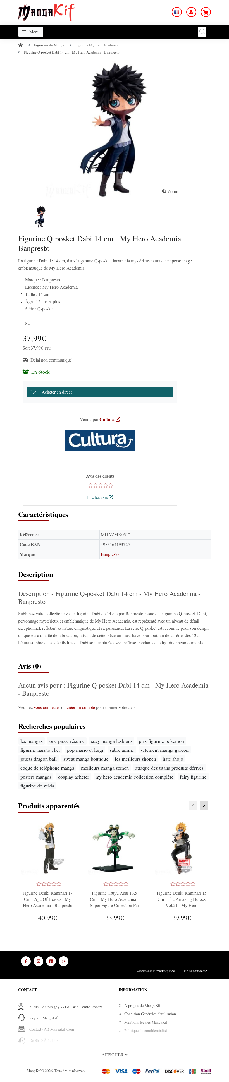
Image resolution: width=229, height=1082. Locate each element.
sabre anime (122, 749)
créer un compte (81, 707)
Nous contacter (195, 970)
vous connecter (47, 707)
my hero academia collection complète (134, 776)
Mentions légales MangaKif (146, 1022)
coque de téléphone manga (47, 767)
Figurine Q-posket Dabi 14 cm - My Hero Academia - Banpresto (72, 52)
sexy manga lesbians (111, 741)
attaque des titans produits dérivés (169, 767)
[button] (114, 1054)
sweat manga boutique (85, 758)
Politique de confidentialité (145, 1030)
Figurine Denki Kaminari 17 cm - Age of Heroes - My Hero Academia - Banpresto (48, 899)
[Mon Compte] (191, 12)
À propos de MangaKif (142, 1005)
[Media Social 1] (26, 961)
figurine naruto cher (40, 749)
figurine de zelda (37, 785)
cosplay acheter (73, 776)
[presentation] (193, 805)
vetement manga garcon (164, 749)
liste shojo (173, 758)
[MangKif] (46, 12)
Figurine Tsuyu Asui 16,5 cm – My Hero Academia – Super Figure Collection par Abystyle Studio (114, 902)
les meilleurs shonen (135, 758)
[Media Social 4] (63, 961)
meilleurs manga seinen (105, 767)
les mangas (31, 741)
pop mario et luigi (85, 749)
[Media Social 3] (51, 961)
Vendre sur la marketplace (155, 970)
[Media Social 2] (38, 961)
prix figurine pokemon (161, 741)
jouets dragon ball (38, 758)
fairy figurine (193, 776)
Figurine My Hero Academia (96, 44)
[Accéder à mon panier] (206, 12)
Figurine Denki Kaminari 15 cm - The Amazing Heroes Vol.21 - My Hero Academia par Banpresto (182, 902)
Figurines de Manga (49, 44)
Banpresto (110, 554)
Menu (34, 32)
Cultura (107, 419)
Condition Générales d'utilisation (150, 1013)
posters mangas (35, 776)
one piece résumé (67, 741)
